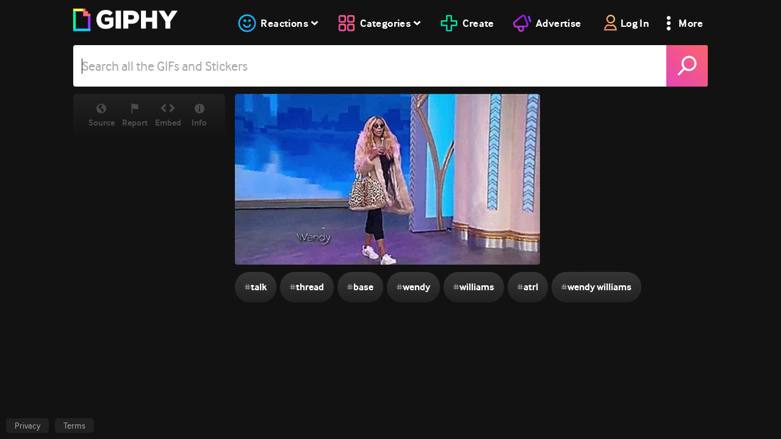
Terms (74, 425)
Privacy (27, 425)
